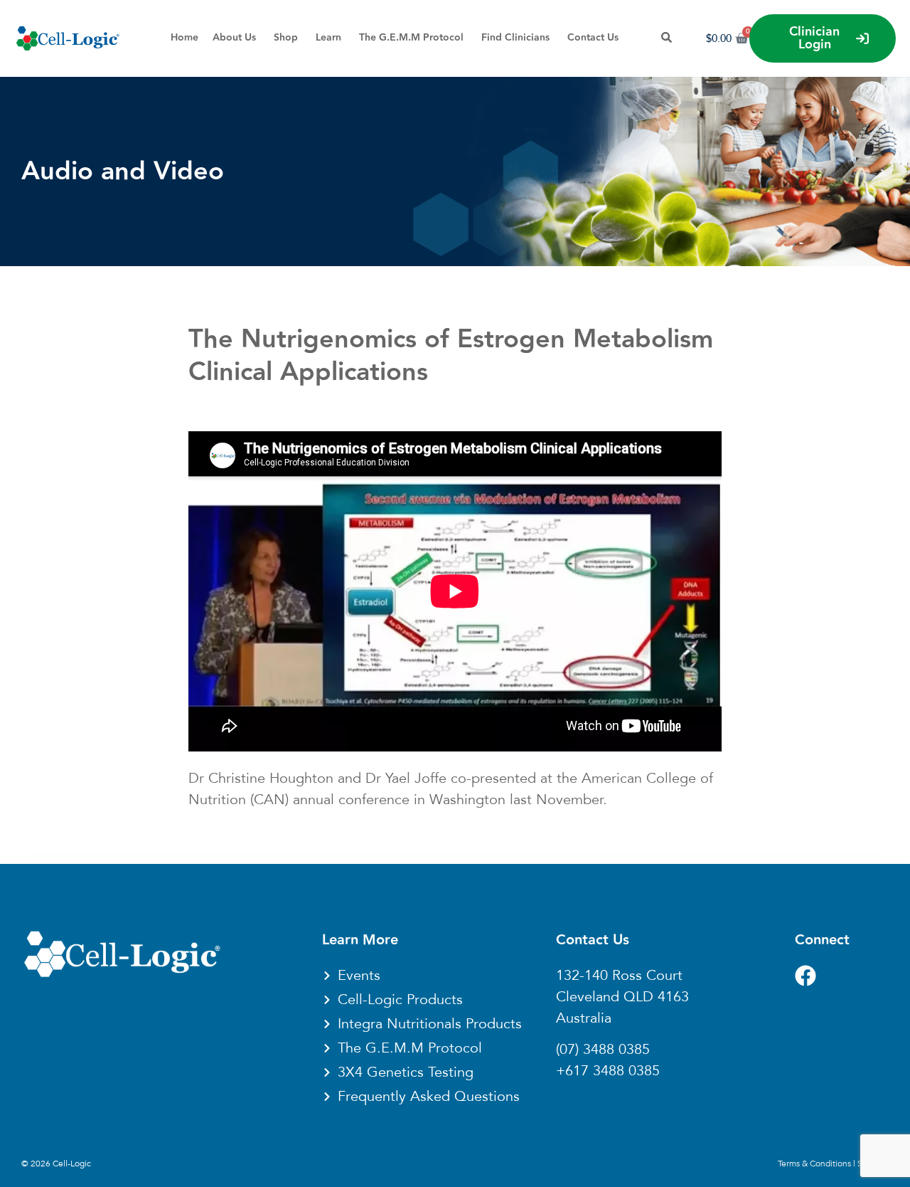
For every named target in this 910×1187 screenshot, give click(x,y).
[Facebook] (805, 975)
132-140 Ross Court (619, 975)
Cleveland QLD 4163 (622, 997)
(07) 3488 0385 (603, 1049)
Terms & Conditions (814, 1163)
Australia (583, 1018)
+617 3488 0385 (608, 1071)
